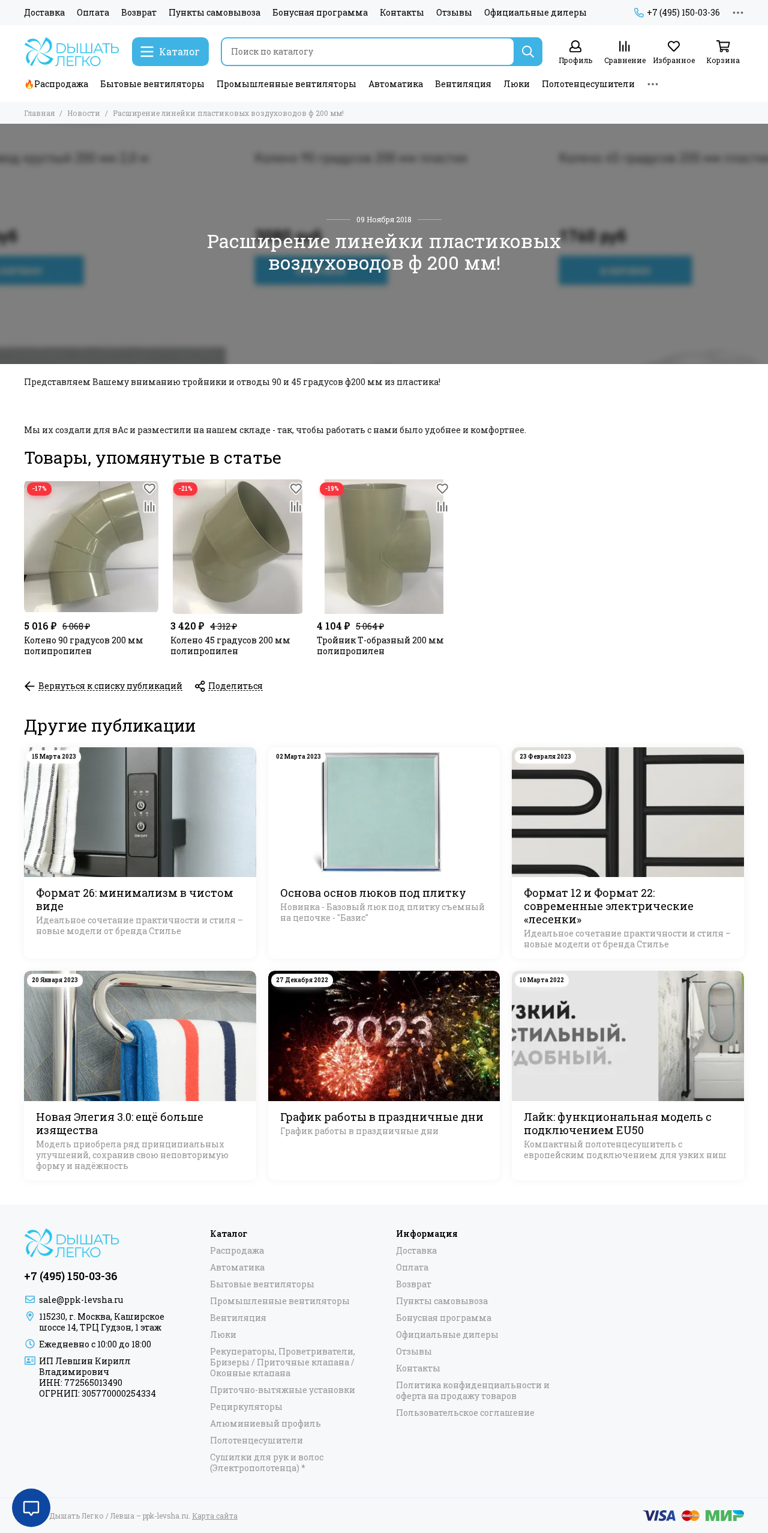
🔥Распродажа (56, 84)
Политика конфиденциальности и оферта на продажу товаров (473, 1390)
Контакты (402, 12)
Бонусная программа (320, 12)
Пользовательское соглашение (465, 1412)
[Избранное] (149, 488)
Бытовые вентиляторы (152, 84)
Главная (39, 113)
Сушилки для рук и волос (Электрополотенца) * (266, 1463)
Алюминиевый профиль (265, 1423)
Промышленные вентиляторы (286, 84)
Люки (516, 84)
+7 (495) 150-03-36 (683, 12)
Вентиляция (463, 84)
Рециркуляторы (246, 1406)
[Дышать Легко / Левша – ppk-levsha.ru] (72, 51)
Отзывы (454, 12)
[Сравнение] (149, 506)
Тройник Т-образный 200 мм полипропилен (380, 646)
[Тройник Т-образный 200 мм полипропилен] (384, 546)
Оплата (93, 12)
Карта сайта (215, 1515)
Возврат (139, 12)
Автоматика (395, 84)
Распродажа (237, 1250)
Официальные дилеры (535, 12)
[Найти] (528, 51)
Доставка (44, 12)
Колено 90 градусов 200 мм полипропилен (83, 646)
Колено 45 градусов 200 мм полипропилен (230, 646)
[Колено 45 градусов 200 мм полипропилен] (237, 546)
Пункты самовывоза (214, 12)
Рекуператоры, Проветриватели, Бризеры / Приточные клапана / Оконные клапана (282, 1362)
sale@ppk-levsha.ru (81, 1299)
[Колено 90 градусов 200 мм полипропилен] (91, 546)
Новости (83, 113)
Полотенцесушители (588, 84)
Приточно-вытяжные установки (282, 1390)
